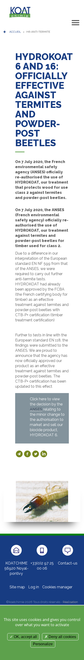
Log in (33, 587)
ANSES (36, 409)
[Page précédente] (5, 31)
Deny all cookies (62, 637)
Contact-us (67, 563)
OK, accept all (25, 637)
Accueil (15, 31)
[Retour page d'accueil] (20, 12)
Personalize (43, 644)
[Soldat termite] (42, 501)
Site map (17, 587)
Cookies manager (57, 587)
